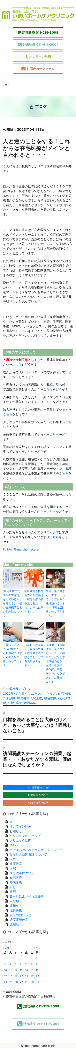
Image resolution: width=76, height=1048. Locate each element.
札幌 (11, 703)
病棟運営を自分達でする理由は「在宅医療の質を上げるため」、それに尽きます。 (33, 601)
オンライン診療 (40, 56)
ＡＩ (13, 822)
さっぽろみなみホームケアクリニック (36, 850)
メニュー (7, 84)
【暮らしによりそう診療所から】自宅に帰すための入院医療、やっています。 (12, 655)
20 (21, 976)
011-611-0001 (40, 44)
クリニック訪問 (20, 840)
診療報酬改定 (19, 920)
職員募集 (23, 698)
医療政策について (22, 873)
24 (5, 982)
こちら (16, 364)
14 (26, 970)
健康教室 (16, 864)
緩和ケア (17, 906)
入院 (13, 868)
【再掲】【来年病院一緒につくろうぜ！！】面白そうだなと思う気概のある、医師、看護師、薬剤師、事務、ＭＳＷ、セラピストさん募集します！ (55, 663)
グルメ (14, 845)
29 (32, 982)
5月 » (37, 947)
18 (10, 976)
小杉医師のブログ (38, 802)
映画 (13, 892)
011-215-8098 (40, 32)
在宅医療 (64, 693)
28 (26, 982)
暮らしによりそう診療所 (27, 896)
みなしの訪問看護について (28, 854)
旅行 (13, 887)
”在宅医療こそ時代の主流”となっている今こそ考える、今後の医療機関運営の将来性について (12, 603)
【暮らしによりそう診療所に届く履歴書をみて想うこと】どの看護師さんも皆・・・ (33, 655)
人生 (13, 859)
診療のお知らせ (20, 915)
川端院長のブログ (38, 795)
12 (16, 970)
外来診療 (9, 698)
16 (37, 970)
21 (26, 976)
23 (37, 976)
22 (32, 976)
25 (10, 982)
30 (37, 982)
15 (32, 970)
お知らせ (16, 831)
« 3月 (6, 947)
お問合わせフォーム (41, 69)
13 (21, 970)
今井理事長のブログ (17, 689)
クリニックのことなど (40, 693)
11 (10, 970)
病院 (19, 703)
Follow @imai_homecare (21, 549)
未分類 (14, 901)
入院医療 (36, 698)
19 (16, 976)
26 (16, 982)
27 (21, 982)
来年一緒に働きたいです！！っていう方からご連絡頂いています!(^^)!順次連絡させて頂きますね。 (55, 603)
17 (5, 976)
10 (5, 970)
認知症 (14, 924)
